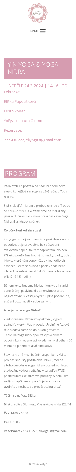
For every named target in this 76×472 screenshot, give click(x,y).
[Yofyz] (38, 13)
